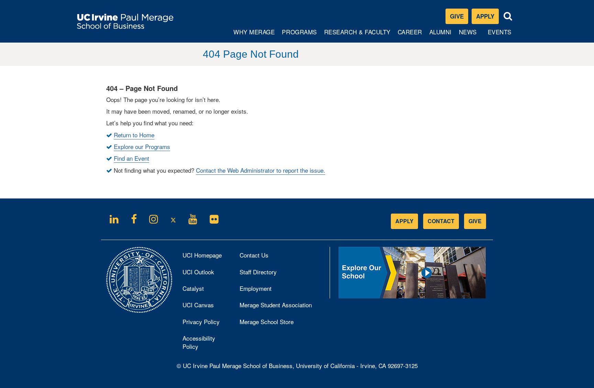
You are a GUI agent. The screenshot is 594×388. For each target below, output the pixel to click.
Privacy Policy (206, 323)
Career (410, 35)
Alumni (441, 35)
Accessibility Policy (199, 342)
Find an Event (131, 158)
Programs (300, 35)
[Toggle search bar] (508, 16)
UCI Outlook (206, 273)
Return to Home (134, 134)
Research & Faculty (357, 35)
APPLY (404, 221)
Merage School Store (276, 323)
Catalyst (202, 290)
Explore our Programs (142, 146)
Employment (256, 288)
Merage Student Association (276, 304)
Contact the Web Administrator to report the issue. (260, 170)
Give (457, 16)
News (468, 31)
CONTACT (441, 221)
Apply (487, 18)
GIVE (475, 221)
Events (500, 31)
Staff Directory (258, 271)
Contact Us (254, 255)
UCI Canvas (206, 306)
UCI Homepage (206, 256)
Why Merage (254, 35)
